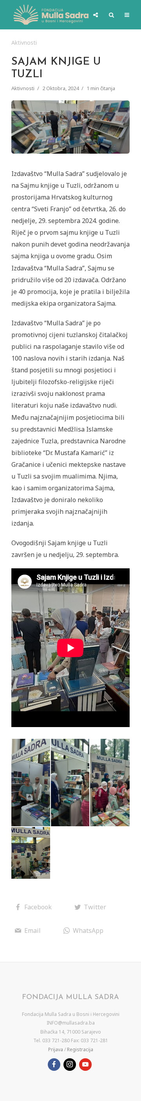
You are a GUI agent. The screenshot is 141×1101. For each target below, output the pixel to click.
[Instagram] (69, 1064)
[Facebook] (54, 1064)
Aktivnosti (24, 42)
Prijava (55, 1049)
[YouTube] (85, 1064)
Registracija (80, 1049)
